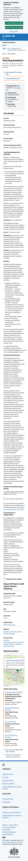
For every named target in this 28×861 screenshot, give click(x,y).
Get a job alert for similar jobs (14, 73)
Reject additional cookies (14, 27)
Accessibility (6, 829)
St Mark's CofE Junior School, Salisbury (17, 660)
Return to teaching (8, 783)
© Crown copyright (14, 857)
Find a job (5, 777)
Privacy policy (13, 825)
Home (4, 53)
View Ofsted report (10, 625)
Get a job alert (10, 750)
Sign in (4, 39)
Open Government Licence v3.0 (12, 842)
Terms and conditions (9, 827)
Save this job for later (13, 78)
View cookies (14, 31)
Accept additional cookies (14, 23)
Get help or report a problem (11, 812)
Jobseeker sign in (7, 774)
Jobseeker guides (7, 780)
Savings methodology (9, 832)
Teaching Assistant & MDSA (14, 692)
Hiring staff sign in (8, 799)
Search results (11, 53)
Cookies (4, 825)
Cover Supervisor (10, 721)
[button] (17, 671)
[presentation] (14, 670)
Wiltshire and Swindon (13, 757)
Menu (4, 45)
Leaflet (6, 684)
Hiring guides (6, 802)
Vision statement (7, 834)
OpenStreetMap (17, 684)
